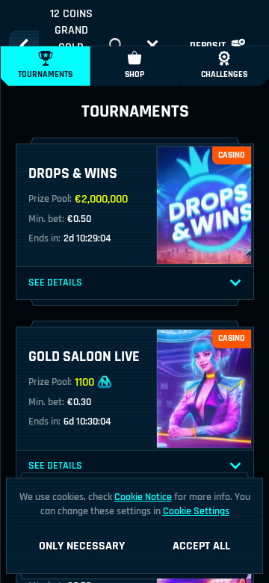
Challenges (224, 74)
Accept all (201, 546)
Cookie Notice (143, 497)
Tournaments (45, 74)
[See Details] (235, 283)
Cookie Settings (196, 511)
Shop (134, 74)
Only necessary (82, 546)
